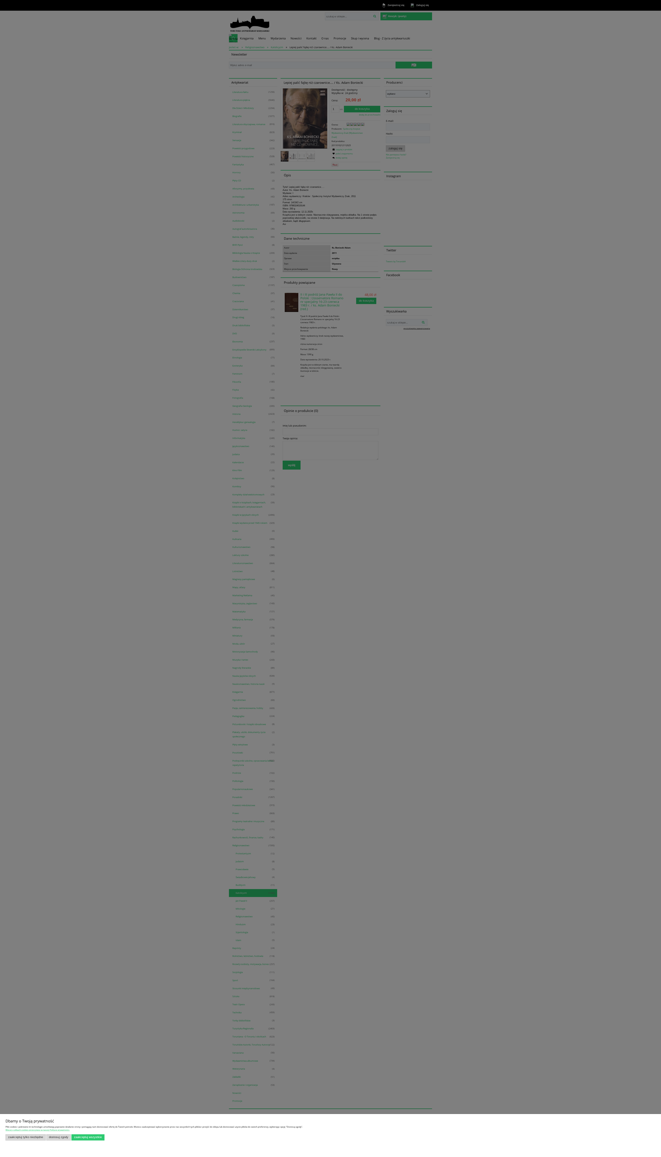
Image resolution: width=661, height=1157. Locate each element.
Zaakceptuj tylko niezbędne (25, 1137)
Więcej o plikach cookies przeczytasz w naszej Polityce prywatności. (38, 1129)
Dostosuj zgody (58, 1137)
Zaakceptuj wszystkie (88, 1137)
